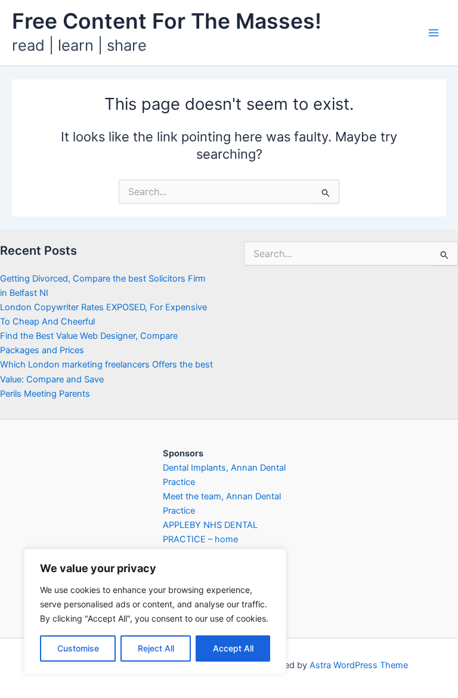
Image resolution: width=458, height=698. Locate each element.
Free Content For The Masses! (166, 21)
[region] (155, 611)
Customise (78, 648)
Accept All (233, 648)
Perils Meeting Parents (45, 393)
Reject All (156, 648)
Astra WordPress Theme (359, 665)
